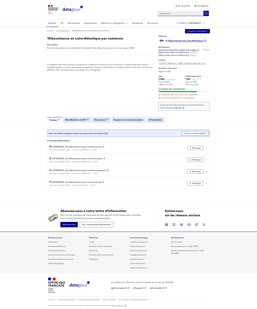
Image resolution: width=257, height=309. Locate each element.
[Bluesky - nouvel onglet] (181, 224)
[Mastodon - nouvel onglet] (174, 224)
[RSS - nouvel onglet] (204, 224)
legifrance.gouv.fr (119, 288)
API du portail (176, 242)
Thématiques (53, 242)
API (62, 23)
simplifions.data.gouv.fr (139, 242)
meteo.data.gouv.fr (137, 246)
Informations (155, 119)
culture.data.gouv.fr (137, 263)
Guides (92, 242)
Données (52, 23)
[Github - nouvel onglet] (196, 224)
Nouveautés (137, 23)
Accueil (50, 30)
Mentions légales (109, 299)
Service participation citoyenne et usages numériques (180, 50)
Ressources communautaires (128, 119)
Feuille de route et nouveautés (100, 246)
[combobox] (183, 13)
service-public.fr (157, 288)
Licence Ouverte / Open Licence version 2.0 (182, 63)
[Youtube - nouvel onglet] (189, 224)
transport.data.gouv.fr (138, 250)
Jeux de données (62, 30)
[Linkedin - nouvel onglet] (166, 224)
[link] (183, 6)
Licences (51, 299)
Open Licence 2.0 (117, 305)
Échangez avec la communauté (101, 255)
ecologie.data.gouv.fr (138, 255)
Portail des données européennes (61, 259)
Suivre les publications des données (61, 255)
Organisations (90, 23)
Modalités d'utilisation (66, 299)
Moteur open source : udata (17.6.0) (184, 246)
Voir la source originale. (171, 107)
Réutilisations (74, 23)
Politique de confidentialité (88, 299)
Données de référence (56, 246)
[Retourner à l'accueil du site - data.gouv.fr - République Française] (79, 285)
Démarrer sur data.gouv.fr (113, 23)
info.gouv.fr (138, 288)
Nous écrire (152, 23)
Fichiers (54, 120)
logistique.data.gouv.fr (138, 268)
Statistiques (93, 259)
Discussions (101, 119)
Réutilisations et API (77, 119)
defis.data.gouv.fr (137, 259)
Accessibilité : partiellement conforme (133, 299)
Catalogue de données (57, 250)
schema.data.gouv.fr (56, 263)
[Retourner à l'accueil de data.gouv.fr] (73, 9)
